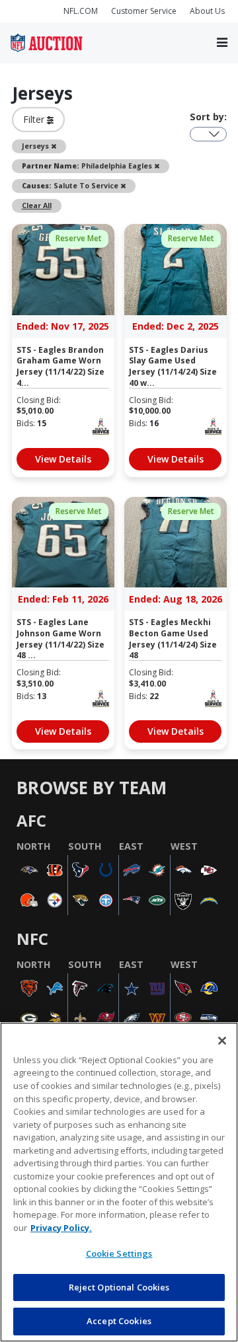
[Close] (222, 1040)
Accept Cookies (119, 1321)
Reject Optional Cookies (119, 1287)
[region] (119, 1182)
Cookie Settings (119, 1253)
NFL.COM (80, 11)
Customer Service (144, 11)
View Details (63, 459)
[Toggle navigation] (222, 43)
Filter (35, 119)
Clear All (37, 205)
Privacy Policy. (61, 1228)
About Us (207, 11)
